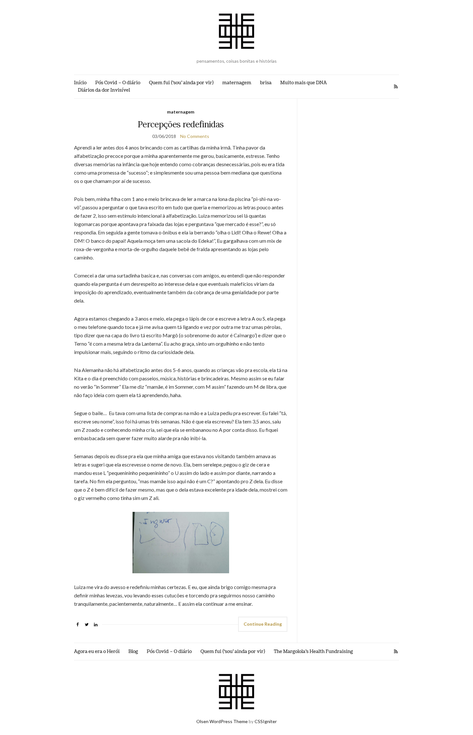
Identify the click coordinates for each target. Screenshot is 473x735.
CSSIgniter (266, 721)
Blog (133, 652)
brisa (266, 83)
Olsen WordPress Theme (222, 721)
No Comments (194, 136)
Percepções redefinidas (181, 124)
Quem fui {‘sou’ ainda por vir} (181, 83)
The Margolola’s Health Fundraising (313, 652)
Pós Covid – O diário (117, 83)
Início (80, 83)
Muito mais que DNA (303, 83)
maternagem (236, 83)
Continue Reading (263, 624)
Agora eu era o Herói (97, 652)
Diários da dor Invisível (104, 90)
